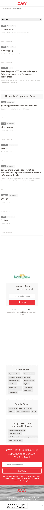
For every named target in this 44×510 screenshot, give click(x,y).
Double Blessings (14, 380)
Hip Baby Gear (27, 387)
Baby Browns (13, 392)
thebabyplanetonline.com (16, 377)
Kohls (30, 408)
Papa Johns (22, 408)
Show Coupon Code (11, 37)
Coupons (4, 8)
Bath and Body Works (23, 412)
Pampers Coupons (31, 437)
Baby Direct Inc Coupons (16, 437)
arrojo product (27, 390)
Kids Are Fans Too (28, 380)
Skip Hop (26, 384)
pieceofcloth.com (28, 374)
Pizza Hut (11, 412)
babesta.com (12, 384)
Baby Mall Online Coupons (17, 430)
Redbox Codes (13, 408)
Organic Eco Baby (14, 374)
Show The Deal (9, 87)
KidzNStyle (26, 377)
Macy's (34, 412)
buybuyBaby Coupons (15, 440)
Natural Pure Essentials (13, 388)
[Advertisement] (22, 12)
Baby (9, 8)
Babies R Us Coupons (15, 433)
